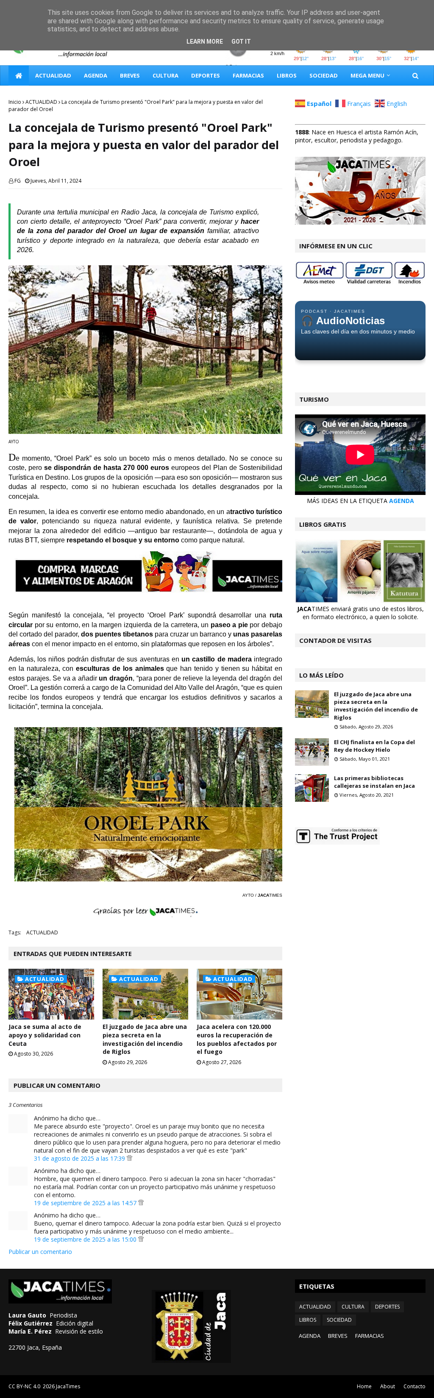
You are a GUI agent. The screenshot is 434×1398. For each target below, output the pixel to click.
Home (364, 1386)
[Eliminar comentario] (129, 1158)
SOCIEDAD (339, 1319)
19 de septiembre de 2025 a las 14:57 (86, 1203)
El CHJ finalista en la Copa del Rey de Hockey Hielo (374, 745)
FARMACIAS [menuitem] (248, 75)
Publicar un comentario (40, 1252)
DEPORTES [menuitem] (205, 75)
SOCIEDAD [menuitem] (323, 75)
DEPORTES (387, 1306)
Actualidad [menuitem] (53, 75)
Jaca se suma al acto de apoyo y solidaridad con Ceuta (44, 1035)
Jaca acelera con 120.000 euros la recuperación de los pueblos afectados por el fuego (237, 1039)
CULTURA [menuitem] (165, 75)
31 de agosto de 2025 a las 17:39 (80, 1158)
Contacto (414, 1386)
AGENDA (401, 501)
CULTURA (353, 1306)
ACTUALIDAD (41, 102)
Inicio (14, 102)
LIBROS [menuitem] (287, 75)
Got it (241, 41)
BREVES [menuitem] (130, 75)
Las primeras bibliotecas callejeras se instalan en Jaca (374, 781)
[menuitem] (18, 75)
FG (17, 180)
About (387, 1386)
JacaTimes (68, 1386)
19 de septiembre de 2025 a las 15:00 (86, 1239)
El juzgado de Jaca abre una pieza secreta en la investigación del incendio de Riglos (145, 1039)
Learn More (204, 41)
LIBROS (307, 1319)
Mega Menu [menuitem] (367, 75)
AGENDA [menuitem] (95, 75)
